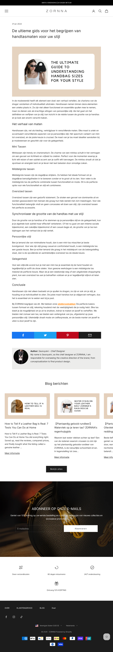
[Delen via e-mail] (90, 335)
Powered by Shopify (64, 632)
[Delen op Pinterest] (68, 335)
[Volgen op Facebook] (6, 616)
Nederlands (70, 626)
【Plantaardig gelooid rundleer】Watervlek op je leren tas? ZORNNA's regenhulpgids (75, 427)
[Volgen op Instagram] (13, 616)
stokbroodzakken (67, 304)
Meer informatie (12, 453)
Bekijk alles (56, 469)
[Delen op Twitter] (45, 335)
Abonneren (81, 528)
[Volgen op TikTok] (21, 616)
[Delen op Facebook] (23, 335)
